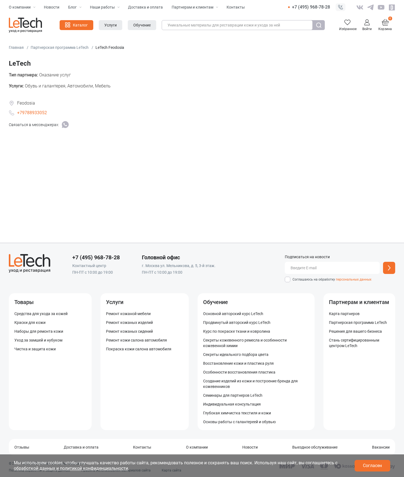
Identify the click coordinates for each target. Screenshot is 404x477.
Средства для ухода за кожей (41, 313)
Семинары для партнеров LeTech (232, 395)
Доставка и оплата (145, 7)
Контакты (236, 7)
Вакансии (381, 447)
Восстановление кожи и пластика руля (238, 363)
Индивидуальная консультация (232, 404)
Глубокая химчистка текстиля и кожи (237, 413)
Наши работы (102, 7)
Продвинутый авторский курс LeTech (236, 322)
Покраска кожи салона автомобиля (138, 349)
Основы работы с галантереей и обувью (239, 422)
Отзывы (21, 447)
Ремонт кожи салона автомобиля (136, 340)
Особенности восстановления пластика (239, 372)
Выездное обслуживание (314, 447)
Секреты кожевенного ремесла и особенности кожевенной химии (245, 343)
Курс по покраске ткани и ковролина (236, 331)
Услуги (114, 302)
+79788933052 (32, 112)
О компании (20, 7)
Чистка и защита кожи (35, 349)
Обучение (215, 302)
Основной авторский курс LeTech (233, 313)
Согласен (372, 465)
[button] (340, 7)
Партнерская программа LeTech (358, 322)
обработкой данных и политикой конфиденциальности (71, 468)
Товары (24, 302)
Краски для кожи (30, 322)
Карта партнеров (344, 313)
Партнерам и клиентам (192, 7)
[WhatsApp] (65, 124)
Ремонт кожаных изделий (129, 322)
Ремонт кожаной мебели (128, 313)
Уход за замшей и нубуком (38, 340)
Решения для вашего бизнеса (355, 331)
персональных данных (353, 279)
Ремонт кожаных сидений (129, 331)
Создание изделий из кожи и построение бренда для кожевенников (250, 384)
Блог (72, 7)
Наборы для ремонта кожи (38, 331)
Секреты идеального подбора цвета (236, 354)
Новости (51, 7)
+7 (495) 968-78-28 (311, 7)
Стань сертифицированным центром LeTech (354, 343)
